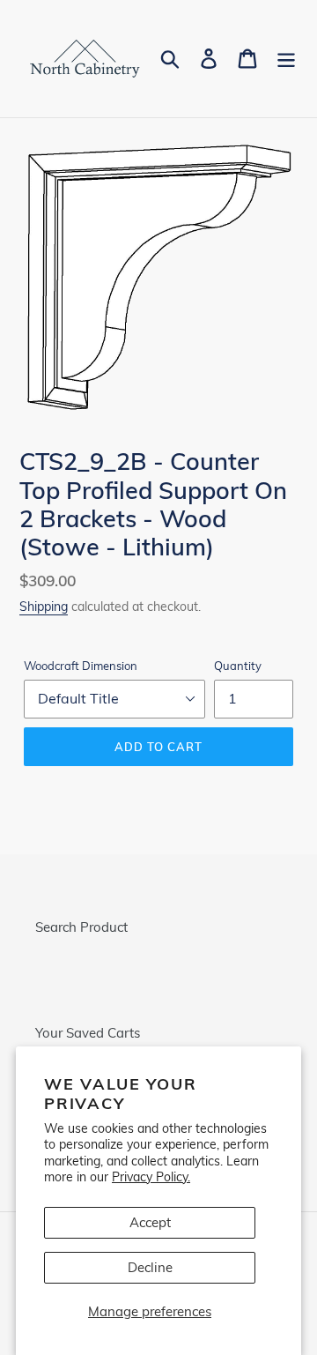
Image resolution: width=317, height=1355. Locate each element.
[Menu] (286, 58)
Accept (150, 1222)
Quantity (238, 666)
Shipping (43, 606)
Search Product (81, 927)
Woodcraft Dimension (80, 666)
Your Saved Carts (87, 1032)
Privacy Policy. (151, 1176)
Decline (150, 1267)
